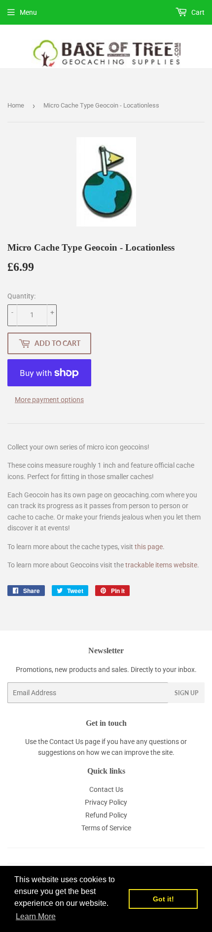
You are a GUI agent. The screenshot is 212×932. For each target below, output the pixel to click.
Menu (28, 12)
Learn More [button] (36, 916)
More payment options (49, 400)
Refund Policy (106, 815)
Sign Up (186, 693)
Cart (197, 12)
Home (15, 105)
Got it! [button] (163, 899)
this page (149, 547)
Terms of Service (106, 828)
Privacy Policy (106, 802)
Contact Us (66, 742)
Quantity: (21, 296)
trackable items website (161, 565)
